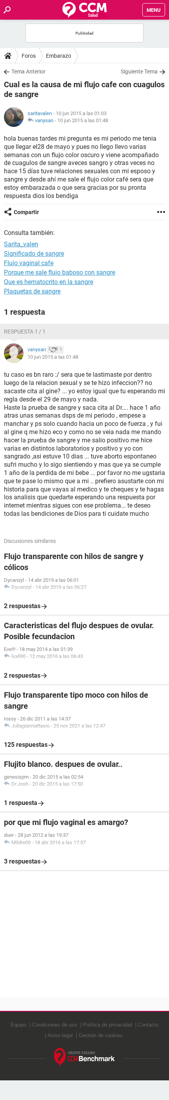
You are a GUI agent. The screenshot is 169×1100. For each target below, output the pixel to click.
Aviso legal (60, 1035)
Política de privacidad (107, 1025)
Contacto (148, 1025)
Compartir (26, 212)
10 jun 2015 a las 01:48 (82, 120)
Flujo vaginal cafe (28, 263)
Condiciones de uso (54, 1025)
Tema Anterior (28, 71)
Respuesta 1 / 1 (25, 331)
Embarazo (58, 56)
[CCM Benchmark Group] (84, 1057)
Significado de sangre (34, 253)
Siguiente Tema (139, 71)
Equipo (18, 1025)
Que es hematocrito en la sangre (48, 282)
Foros (29, 56)
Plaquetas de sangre (32, 291)
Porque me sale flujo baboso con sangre (59, 272)
